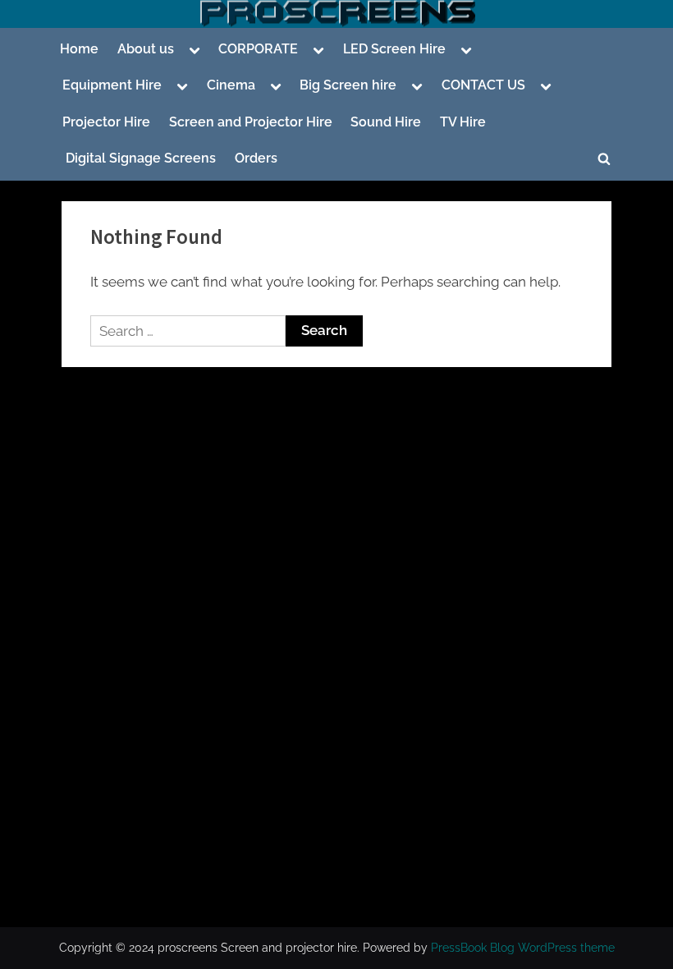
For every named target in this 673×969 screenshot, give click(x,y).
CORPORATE (258, 49)
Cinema (231, 85)
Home (79, 49)
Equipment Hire (112, 85)
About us (145, 49)
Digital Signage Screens (139, 158)
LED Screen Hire (394, 49)
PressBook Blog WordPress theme (523, 947)
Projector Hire (106, 122)
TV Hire (463, 122)
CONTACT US (483, 85)
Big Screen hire (348, 85)
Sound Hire (385, 122)
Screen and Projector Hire (250, 122)
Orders (256, 158)
